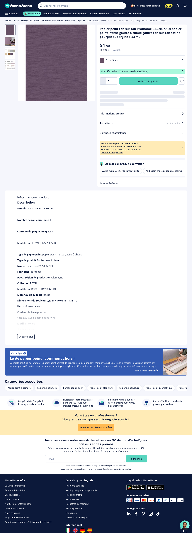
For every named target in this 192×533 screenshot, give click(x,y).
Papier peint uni (84, 20)
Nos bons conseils (75, 485)
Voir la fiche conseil (145, 370)
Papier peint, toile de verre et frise (48, 20)
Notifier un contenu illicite (18, 503)
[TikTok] (158, 513)
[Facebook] (136, 513)
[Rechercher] (41, 6)
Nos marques (72, 499)
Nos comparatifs (74, 494)
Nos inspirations (74, 508)
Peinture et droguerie (22, 20)
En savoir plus (125, 469)
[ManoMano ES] (89, 530)
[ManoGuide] (185, 525)
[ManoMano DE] (82, 530)
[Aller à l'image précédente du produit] (24, 63)
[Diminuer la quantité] (103, 81)
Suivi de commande (15, 485)
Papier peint (70, 20)
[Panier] (185, 5)
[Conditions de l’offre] (183, 71)
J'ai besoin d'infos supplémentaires (164, 170)
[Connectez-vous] (177, 5)
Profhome (113, 183)
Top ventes (71, 512)
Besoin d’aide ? (12, 494)
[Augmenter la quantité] (115, 81)
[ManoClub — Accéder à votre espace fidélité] (169, 5)
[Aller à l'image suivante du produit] (88, 63)
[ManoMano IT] (68, 530)
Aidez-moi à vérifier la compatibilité (120, 170)
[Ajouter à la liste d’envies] (182, 81)
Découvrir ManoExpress (78, 517)
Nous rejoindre (12, 512)
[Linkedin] (128, 513)
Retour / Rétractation (15, 490)
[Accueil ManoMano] (19, 5)
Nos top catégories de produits (81, 490)
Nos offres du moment (77, 503)
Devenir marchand (14, 508)
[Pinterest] (143, 513)
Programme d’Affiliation (17, 517)
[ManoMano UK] (75, 530)
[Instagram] (150, 513)
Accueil (8, 20)
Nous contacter (12, 499)
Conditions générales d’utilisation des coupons (28, 522)
